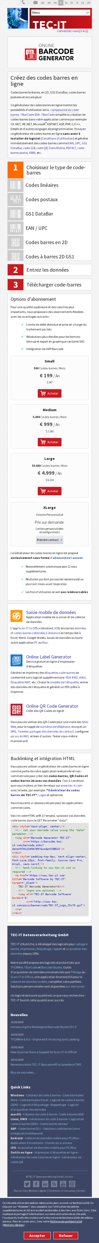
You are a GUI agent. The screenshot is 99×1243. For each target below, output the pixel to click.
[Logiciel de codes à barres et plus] (17, 18)
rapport (57, 949)
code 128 (29, 148)
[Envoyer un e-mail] (35, 3)
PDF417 (71, 148)
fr (61, 3)
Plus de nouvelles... (23, 1072)
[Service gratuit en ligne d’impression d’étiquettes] (16, 660)
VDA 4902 (71, 677)
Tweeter (22, 731)
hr (71, 3)
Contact (81, 1190)
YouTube (63, 1184)
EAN (71, 143)
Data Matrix (57, 148)
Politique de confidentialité (66, 1221)
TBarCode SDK (30, 114)
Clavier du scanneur (58, 1143)
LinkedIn (45, 1184)
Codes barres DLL (29, 1128)
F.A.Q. (85, 31)
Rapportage (58, 1105)
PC (36, 642)
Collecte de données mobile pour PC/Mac (52, 1138)
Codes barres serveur (54, 1124)
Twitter (27, 1184)
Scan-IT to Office (29, 628)
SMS (13, 731)
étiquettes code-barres (60, 673)
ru (82, 3)
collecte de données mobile (29, 982)
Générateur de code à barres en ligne (35, 1157)
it (77, 3)
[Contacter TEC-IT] (25, 3)
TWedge (75, 972)
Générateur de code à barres (48, 1119)
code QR (42, 148)
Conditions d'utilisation (57, 138)
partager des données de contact (52, 731)
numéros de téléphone (55, 727)
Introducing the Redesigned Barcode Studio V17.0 (43, 1027)
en (49, 3)
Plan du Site (20, 1190)
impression (27, 949)
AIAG (82, 677)
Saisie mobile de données (51, 612)
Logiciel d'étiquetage (34, 1105)
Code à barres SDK (71, 1114)
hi (66, 3)
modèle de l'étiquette (64, 682)
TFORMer (17, 967)
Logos (42, 795)
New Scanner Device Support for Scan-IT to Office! (44, 1052)
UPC (78, 143)
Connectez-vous (68, 31)
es (55, 3)
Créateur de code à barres (43, 1095)
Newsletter (72, 1184)
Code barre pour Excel (34, 1100)
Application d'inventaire (27, 1143)
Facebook (36, 1184)
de (42, 3)
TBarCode (48, 114)
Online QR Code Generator (52, 706)
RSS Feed (54, 1184)
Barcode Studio (51, 967)
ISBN (32, 153)
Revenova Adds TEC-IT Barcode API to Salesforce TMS (46, 1064)
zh (88, 3)
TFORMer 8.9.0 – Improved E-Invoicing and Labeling (45, 1039)
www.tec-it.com (71, 785)
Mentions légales (13, 1225)
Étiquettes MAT (20, 682)
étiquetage (43, 949)
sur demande (75, 986)
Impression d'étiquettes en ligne (56, 1152)
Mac (45, 642)
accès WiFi (22, 736)
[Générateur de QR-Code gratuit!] (16, 710)
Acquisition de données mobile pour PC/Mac (47, 1148)
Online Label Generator (48, 657)
